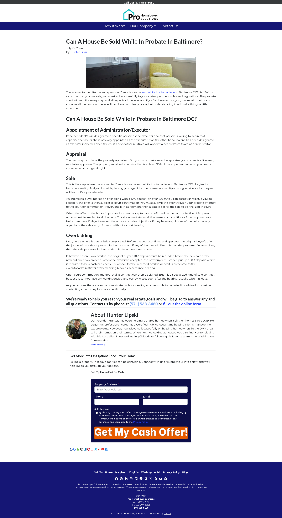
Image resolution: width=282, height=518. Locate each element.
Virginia (134, 472)
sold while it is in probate (158, 92)
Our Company (141, 26)
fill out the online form (182, 303)
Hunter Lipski (79, 52)
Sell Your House (103, 472)
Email (147, 396)
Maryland (120, 472)
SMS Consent (101, 409)
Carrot (167, 513)
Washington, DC (151, 472)
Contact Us (169, 26)
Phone (99, 396)
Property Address (106, 384)
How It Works (114, 26)
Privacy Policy (140, 422)
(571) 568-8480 (144, 303)
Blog (185, 472)
